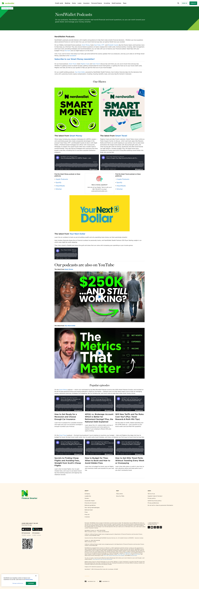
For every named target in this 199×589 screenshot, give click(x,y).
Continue (31, 583)
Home (74, 3)
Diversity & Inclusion (90, 503)
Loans (79, 3)
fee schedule (121, 555)
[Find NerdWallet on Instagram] (155, 528)
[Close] (36, 576)
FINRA (126, 553)
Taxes (124, 3)
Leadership (88, 496)
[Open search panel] (178, 3)
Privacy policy (152, 498)
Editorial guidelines (90, 505)
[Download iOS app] (26, 529)
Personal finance (96, 3)
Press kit (87, 514)
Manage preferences (18, 583)
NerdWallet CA (106, 581)
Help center (119, 493)
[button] (100, 297)
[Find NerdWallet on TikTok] (161, 528)
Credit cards (59, 3)
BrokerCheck (134, 555)
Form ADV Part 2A (127, 554)
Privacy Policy (137, 554)
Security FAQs (120, 496)
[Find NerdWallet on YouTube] (152, 528)
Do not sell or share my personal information (160, 505)
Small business (116, 3)
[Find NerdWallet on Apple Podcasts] (158, 528)
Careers (87, 498)
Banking (67, 3)
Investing (107, 3)
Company (87, 493)
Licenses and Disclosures (103, 531)
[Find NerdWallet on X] (149, 528)
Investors (87, 516)
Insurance (86, 3)
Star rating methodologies (92, 507)
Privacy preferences (153, 503)
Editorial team (89, 510)
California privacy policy (154, 500)
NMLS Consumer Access (90, 531)
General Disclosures (113, 555)
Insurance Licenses (139, 537)
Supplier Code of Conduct (155, 496)
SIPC (129, 553)
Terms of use (151, 493)
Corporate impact (90, 500)
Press (86, 512)
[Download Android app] (37, 529)
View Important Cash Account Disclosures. (102, 559)
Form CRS (119, 554)
